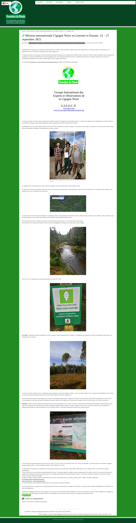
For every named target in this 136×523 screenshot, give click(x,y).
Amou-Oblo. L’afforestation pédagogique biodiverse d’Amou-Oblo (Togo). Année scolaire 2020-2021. (47, 511)
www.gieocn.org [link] (32, 62)
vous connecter (30, 501)
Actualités (69, 2)
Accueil (23, 31)
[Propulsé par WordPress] (69, 519)
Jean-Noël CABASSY (99, 43)
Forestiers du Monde (59, 519)
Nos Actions (49, 2)
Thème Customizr (80, 519)
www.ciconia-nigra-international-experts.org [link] (48, 62)
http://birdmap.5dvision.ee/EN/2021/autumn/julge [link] (33, 479)
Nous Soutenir (59, 2)
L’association (39, 2)
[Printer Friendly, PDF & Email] (26, 495)
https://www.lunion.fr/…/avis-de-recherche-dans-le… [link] (34, 481)
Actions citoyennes (31, 31)
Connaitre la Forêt (79, 2)
